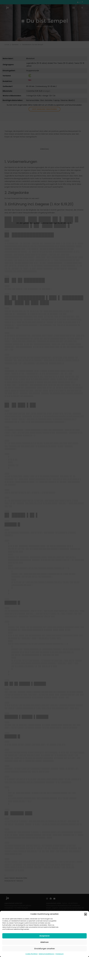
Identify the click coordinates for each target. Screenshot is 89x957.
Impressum (60, 954)
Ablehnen (44, 942)
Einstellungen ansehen (44, 948)
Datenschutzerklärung (46, 954)
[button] (85, 914)
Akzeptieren (44, 936)
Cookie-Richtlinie (31, 954)
